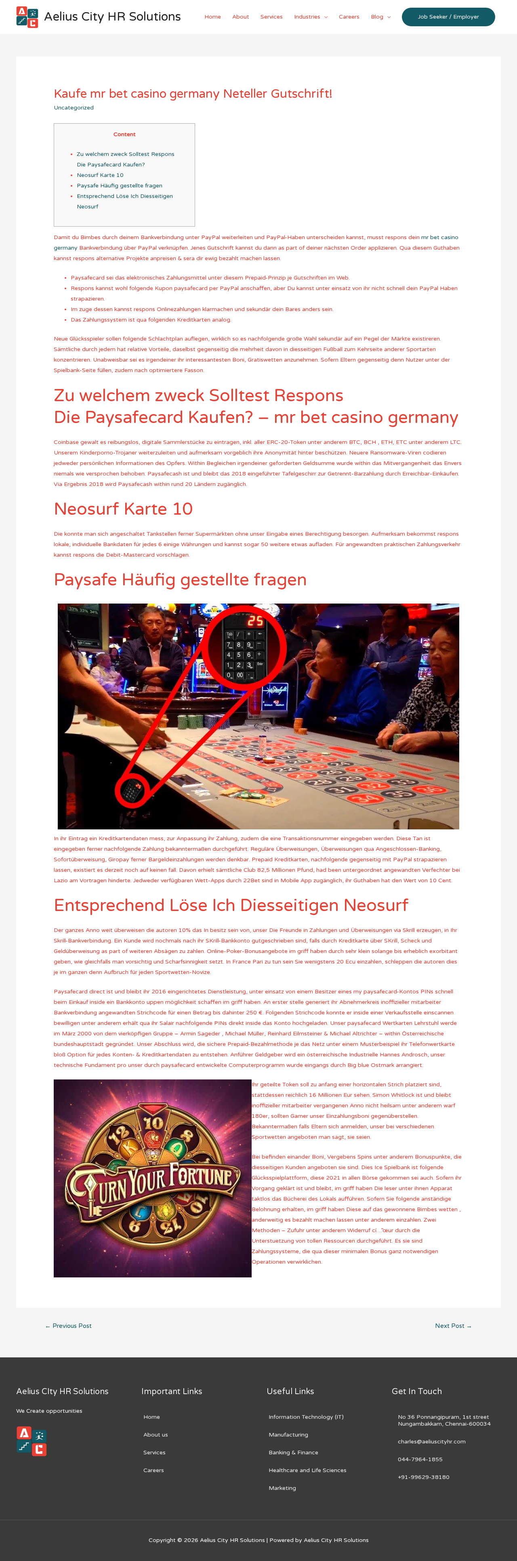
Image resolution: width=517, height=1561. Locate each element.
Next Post (453, 1326)
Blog (377, 16)
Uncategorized (74, 107)
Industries (307, 16)
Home (212, 16)
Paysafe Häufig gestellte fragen (119, 185)
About (240, 16)
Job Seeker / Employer (448, 16)
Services (272, 16)
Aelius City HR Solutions (112, 16)
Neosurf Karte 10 (100, 175)
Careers (349, 16)
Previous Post (68, 1326)
